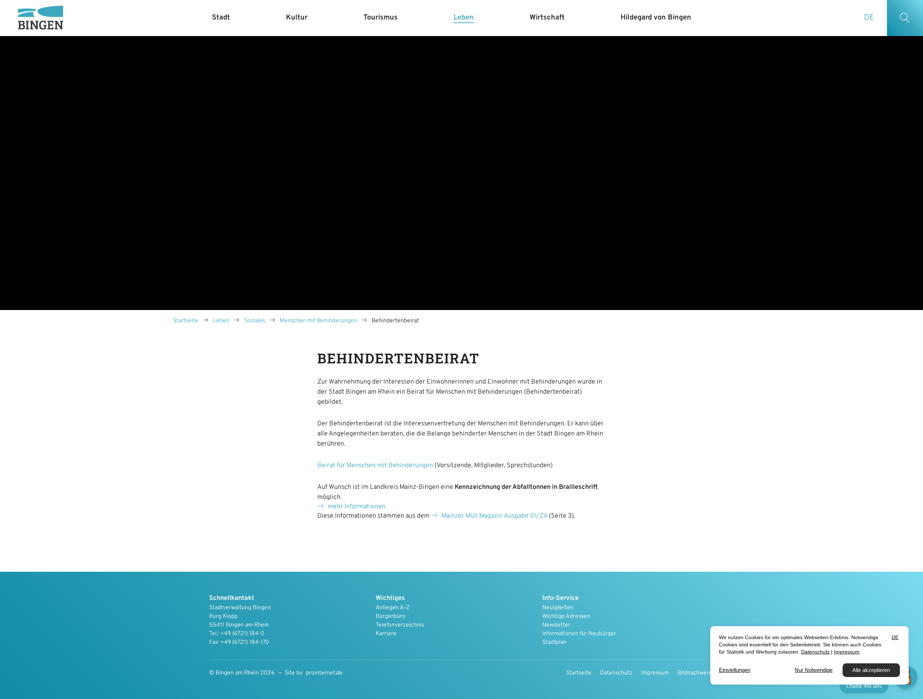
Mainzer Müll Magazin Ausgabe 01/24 (494, 516)
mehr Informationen (356, 507)
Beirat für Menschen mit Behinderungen (375, 465)
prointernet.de (324, 673)
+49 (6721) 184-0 (242, 633)
